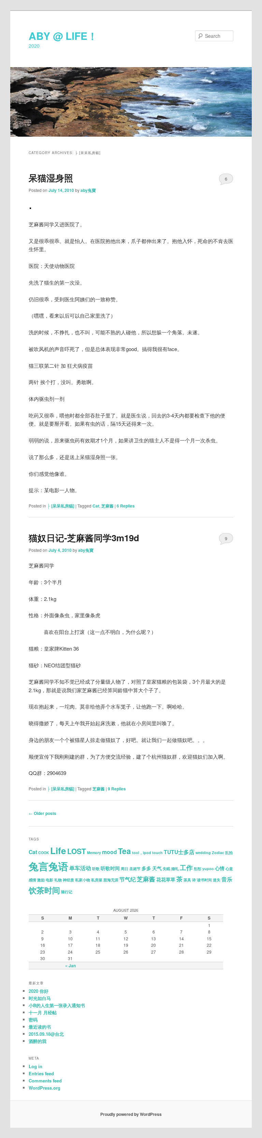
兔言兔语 (48, 866)
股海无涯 (110, 879)
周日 (124, 868)
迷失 (216, 879)
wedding (203, 852)
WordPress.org (44, 1087)
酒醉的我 (37, 1041)
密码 (33, 1019)
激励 (41, 879)
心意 (229, 868)
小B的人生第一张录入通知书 (57, 1005)
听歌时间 (110, 868)
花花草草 (165, 879)
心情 (219, 868)
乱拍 (229, 852)
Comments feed (45, 1080)
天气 (157, 868)
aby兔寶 (88, 190)
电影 (49, 879)
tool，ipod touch (147, 852)
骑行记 (66, 891)
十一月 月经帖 (43, 1012)
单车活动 (80, 868)
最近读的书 (40, 1026)
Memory (94, 852)
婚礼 (175, 868)
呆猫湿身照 (51, 177)
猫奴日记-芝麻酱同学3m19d (84, 537)
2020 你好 (38, 991)
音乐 (226, 879)
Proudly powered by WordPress (131, 1114)
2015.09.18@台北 (46, 1034)
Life (58, 850)
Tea (124, 850)
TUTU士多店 (179, 852)
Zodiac (218, 852)
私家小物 (82, 879)
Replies (126, 506)
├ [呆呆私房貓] (60, 506)
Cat (95, 506)
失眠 (166, 868)
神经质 (68, 879)
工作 (186, 867)
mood (109, 852)
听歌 (96, 868)
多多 (146, 868)
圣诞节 (135, 868)
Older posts (42, 813)
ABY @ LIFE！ (63, 35)
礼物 (58, 879)
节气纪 (127, 879)
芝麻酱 (107, 506)
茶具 (187, 879)
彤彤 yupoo (204, 868)
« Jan (70, 965)
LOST (76, 851)
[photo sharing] (30, 206)
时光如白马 (40, 998)
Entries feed (41, 1073)
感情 (32, 879)
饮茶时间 (44, 890)
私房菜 (96, 879)
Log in (35, 1066)
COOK (43, 852)
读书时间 (204, 879)
